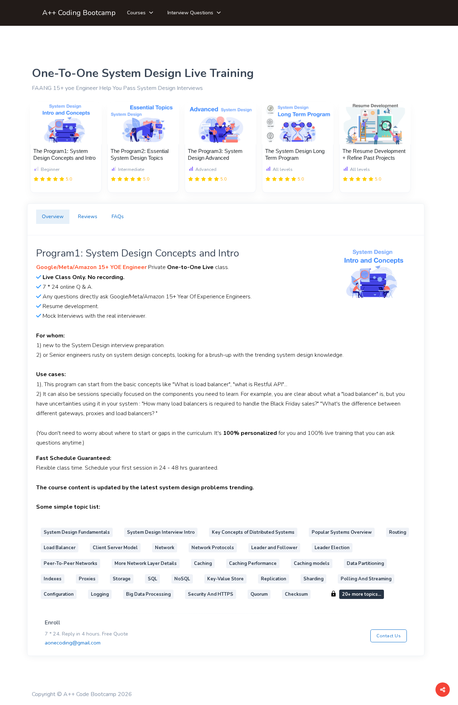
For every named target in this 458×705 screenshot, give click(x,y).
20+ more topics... (361, 594)
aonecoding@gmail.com (73, 642)
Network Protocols (212, 548)
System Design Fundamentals (77, 532)
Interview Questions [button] (190, 12)
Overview (53, 216)
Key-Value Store (225, 579)
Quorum (259, 594)
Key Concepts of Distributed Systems (253, 532)
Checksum (296, 594)
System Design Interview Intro (161, 532)
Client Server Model (115, 548)
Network (164, 548)
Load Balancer (59, 548)
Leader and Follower (274, 548)
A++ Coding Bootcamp (79, 13)
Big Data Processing (148, 594)
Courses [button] (136, 12)
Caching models (312, 563)
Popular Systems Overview (342, 532)
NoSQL (182, 579)
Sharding (313, 579)
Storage (122, 579)
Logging (100, 594)
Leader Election (332, 548)
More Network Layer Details (145, 563)
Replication (273, 579)
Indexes (53, 579)
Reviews (87, 216)
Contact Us (388, 636)
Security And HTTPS (210, 594)
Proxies (87, 579)
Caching (203, 563)
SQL (152, 579)
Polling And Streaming (366, 579)
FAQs (118, 216)
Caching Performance (253, 563)
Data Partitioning (365, 563)
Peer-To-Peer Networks (70, 563)
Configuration (59, 594)
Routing (397, 532)
